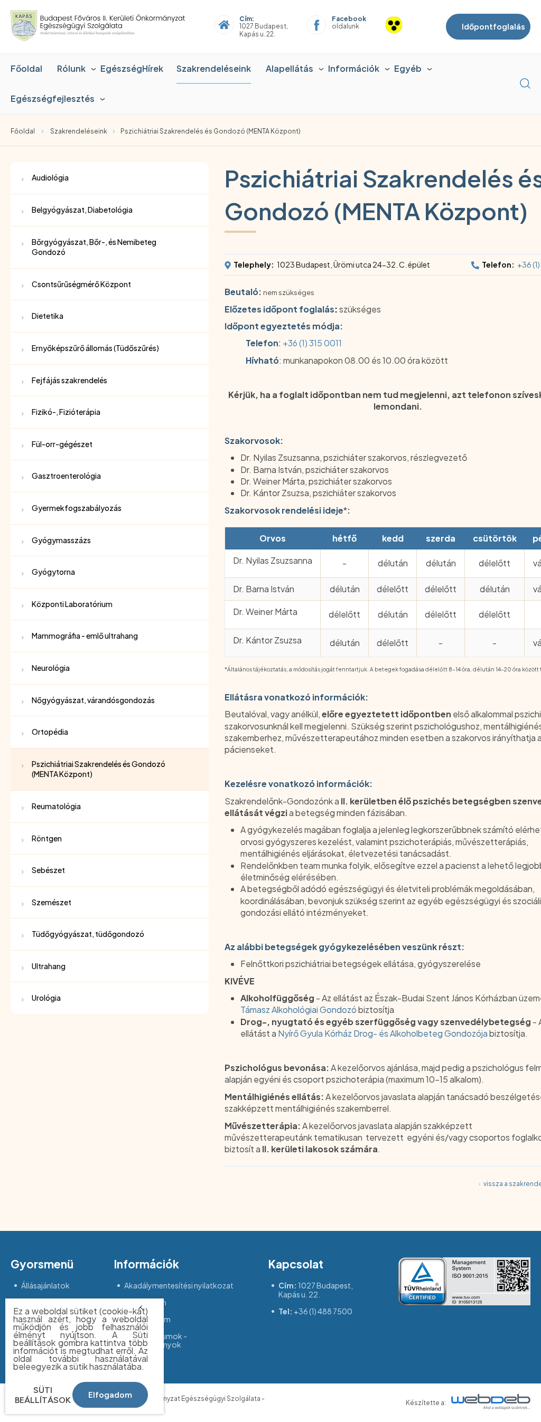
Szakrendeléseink (213, 68)
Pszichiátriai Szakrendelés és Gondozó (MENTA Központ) (210, 131)
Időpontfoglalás (493, 27)
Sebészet (48, 870)
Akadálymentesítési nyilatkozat (179, 1285)
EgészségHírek (131, 68)
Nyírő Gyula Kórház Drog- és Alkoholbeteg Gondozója (383, 1033)
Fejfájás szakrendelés (69, 380)
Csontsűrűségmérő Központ (81, 284)
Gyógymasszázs (61, 540)
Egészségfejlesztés (53, 98)
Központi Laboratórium (72, 604)
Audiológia (50, 177)
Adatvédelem (147, 1319)
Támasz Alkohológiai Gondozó (298, 1009)
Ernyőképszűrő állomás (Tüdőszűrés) (95, 348)
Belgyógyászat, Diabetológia (82, 209)
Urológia (46, 997)
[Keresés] (525, 83)
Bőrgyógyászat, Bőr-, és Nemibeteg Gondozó (94, 247)
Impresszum (145, 1302)
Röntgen (47, 838)
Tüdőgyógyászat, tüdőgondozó (88, 933)
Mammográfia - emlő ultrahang (85, 635)
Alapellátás (289, 68)
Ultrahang (49, 966)
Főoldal (26, 68)
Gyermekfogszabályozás (77, 508)
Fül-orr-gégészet (62, 444)
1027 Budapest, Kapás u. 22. (315, 1290)
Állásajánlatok (45, 1285)
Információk (353, 68)
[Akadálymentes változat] (406, 26)
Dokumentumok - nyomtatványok (155, 1341)
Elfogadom (110, 1395)
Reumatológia (56, 806)
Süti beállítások (43, 1395)
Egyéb (408, 68)
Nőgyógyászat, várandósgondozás (93, 700)
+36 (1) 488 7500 (323, 1311)
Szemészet (51, 902)
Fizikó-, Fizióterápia (66, 411)
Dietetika (47, 315)
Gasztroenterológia (66, 475)
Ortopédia (50, 731)
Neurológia (51, 667)
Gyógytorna (53, 571)
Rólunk (71, 68)
